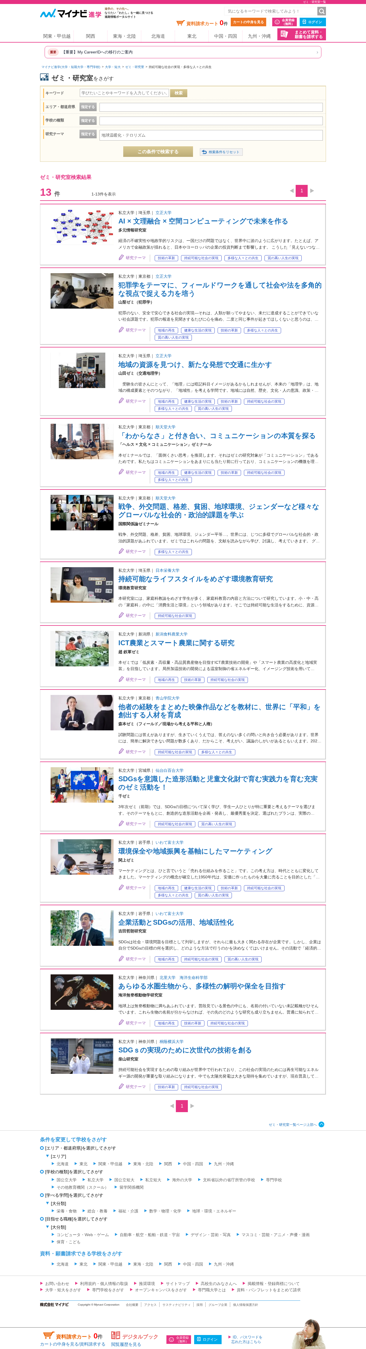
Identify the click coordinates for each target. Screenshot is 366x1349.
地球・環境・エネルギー (214, 1211)
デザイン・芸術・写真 (211, 1234)
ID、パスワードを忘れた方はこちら (246, 1339)
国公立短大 (124, 1180)
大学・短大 (113, 67)
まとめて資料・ (309, 34)
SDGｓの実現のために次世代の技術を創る (185, 1050)
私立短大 (153, 1180)
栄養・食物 (67, 1211)
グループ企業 (217, 1304)
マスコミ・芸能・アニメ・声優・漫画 (276, 1234)
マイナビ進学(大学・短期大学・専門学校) (70, 67)
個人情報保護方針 (245, 1304)
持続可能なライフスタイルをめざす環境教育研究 (195, 579)
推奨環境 (147, 1283)
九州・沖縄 (259, 36)
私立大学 (95, 1180)
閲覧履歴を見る (126, 1344)
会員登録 (288, 21)
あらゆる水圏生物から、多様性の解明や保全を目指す (202, 986)
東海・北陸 (124, 36)
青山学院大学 (168, 698)
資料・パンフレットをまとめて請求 (269, 1290)
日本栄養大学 (168, 570)
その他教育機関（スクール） (83, 1187)
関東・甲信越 (57, 36)
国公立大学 (67, 1180)
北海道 (158, 36)
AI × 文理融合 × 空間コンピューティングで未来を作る (203, 221)
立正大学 (164, 212)
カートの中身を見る (248, 22)
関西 (90, 36)
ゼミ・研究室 (134, 67)
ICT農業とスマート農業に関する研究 (176, 643)
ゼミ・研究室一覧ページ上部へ (293, 1125)
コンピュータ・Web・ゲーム (83, 1234)
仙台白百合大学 (170, 770)
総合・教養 (97, 1211)
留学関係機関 (132, 1187)
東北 (191, 36)
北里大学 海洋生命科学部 (184, 977)
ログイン (315, 22)
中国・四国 (225, 36)
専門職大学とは (212, 1290)
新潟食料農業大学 (172, 634)
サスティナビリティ (176, 1304)
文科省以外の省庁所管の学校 (229, 1180)
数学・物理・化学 (165, 1211)
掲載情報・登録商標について (274, 1283)
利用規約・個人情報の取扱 (104, 1283)
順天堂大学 (166, 427)
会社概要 (132, 1304)
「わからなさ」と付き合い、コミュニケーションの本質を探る (217, 435)
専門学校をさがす (108, 1290)
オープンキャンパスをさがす (161, 1290)
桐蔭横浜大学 (172, 1041)
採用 (199, 1304)
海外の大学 (182, 1180)
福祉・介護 (128, 1211)
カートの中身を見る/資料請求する (73, 1344)
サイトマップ (178, 1283)
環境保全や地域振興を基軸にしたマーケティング (195, 851)
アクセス (150, 1304)
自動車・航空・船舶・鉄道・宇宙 (150, 1234)
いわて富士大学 (170, 842)
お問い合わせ (57, 1283)
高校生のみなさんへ (219, 1283)
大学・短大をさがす (63, 1290)
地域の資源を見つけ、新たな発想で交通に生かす (195, 364)
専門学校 (274, 1180)
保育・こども (69, 1242)
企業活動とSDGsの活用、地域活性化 (176, 922)
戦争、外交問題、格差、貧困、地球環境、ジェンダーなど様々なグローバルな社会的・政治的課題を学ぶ (218, 511)
